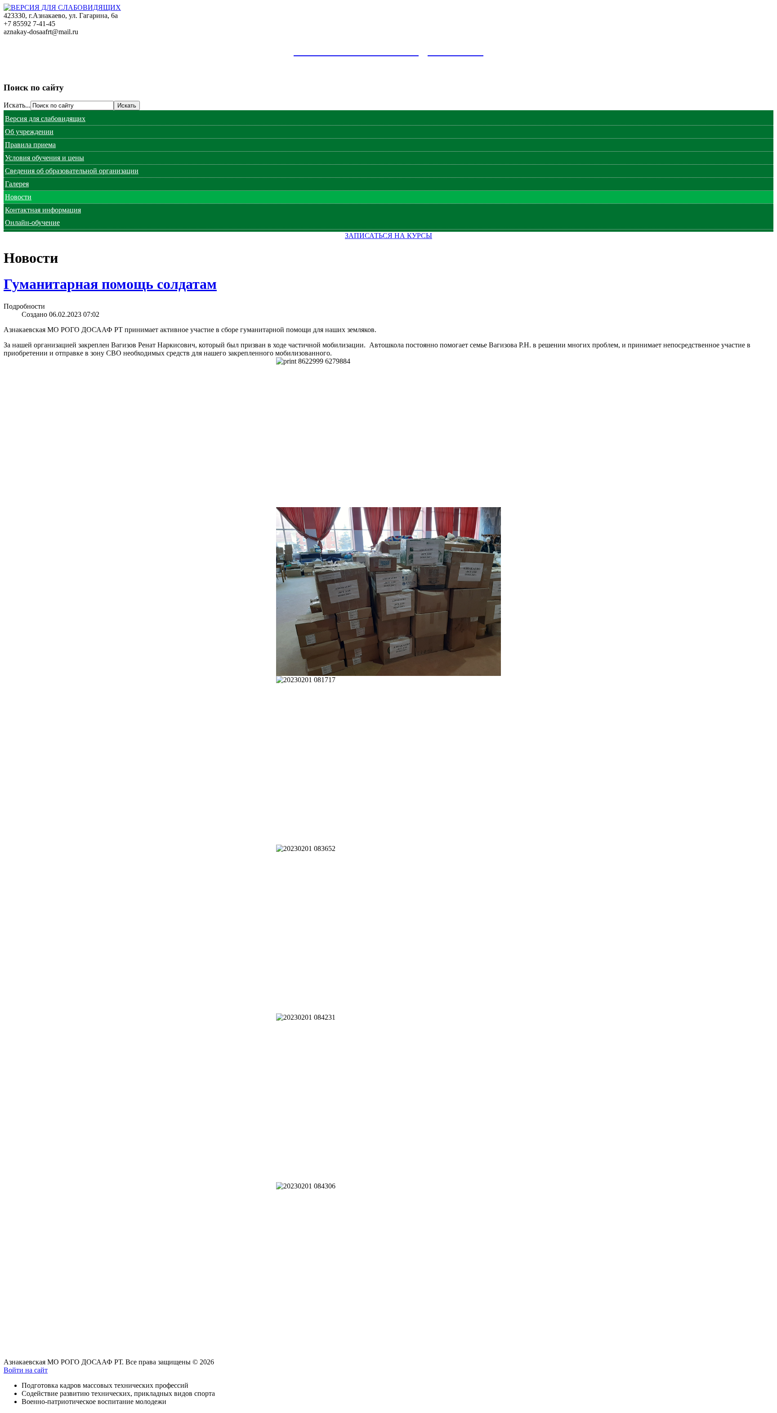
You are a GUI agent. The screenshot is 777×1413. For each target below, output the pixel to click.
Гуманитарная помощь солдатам (110, 284)
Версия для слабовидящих (45, 118)
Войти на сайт (26, 1370)
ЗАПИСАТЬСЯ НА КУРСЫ (388, 235)
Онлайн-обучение (32, 222)
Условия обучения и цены (44, 158)
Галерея (17, 184)
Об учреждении (29, 131)
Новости (18, 197)
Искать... (17, 105)
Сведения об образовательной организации (71, 171)
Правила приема (30, 144)
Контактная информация (43, 210)
